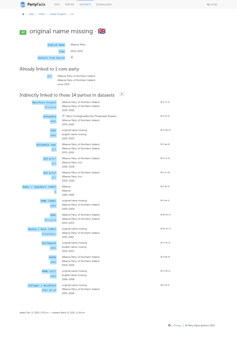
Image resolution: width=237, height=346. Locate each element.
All (50, 76)
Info (57, 4)
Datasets (85, 4)
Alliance (50, 107)
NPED (42, 14)
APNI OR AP (49, 290)
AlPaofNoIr (49, 234)
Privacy (178, 325)
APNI (53, 121)
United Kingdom (57, 14)
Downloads (104, 4)
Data (31, 14)
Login (213, 4)
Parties (69, 4)
